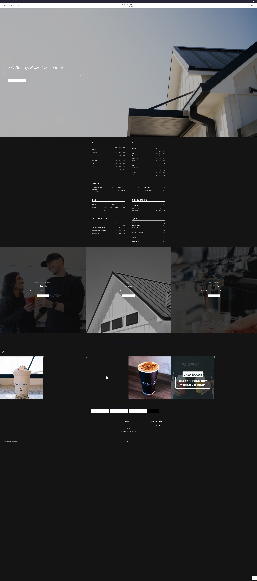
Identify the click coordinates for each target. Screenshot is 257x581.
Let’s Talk (214, 295)
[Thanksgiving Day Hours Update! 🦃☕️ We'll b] (192, 377)
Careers (16, 5)
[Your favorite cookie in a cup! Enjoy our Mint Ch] (235, 377)
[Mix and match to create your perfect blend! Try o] (107, 377)
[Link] (11, 441)
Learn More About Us (17, 80)
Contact (251, 5)
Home (4, 5)
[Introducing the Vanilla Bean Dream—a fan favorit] (21, 377)
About (10, 5)
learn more (42, 295)
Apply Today (128, 295)
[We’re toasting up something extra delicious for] (64, 377)
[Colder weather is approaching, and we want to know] (149, 377)
